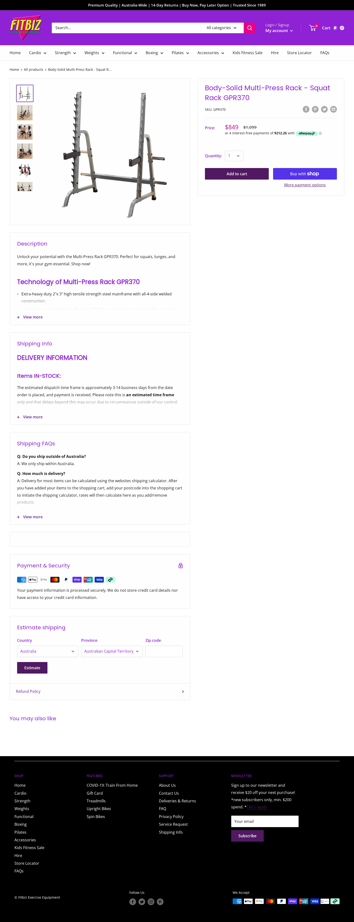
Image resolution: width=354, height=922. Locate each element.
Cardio (35, 52)
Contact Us (169, 793)
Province (89, 640)
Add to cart (237, 173)
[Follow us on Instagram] (151, 901)
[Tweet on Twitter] (324, 109)
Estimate (32, 667)
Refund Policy (28, 691)
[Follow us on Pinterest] (160, 901)
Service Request (173, 824)
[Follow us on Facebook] (132, 901)
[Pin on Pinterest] (315, 109)
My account (277, 30)
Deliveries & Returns (177, 801)
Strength (63, 52)
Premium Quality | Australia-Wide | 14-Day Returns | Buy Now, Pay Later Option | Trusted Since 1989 (177, 5)
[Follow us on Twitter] (141, 901)
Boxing (152, 52)
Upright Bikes (99, 808)
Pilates (178, 52)
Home (15, 52)
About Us (167, 785)
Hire (275, 52)
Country (24, 640)
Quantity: (213, 155)
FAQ (162, 808)
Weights (92, 52)
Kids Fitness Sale (247, 52)
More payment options (305, 185)
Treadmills (96, 801)
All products (33, 69)
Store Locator (299, 52)
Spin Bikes (96, 816)
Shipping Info (171, 832)
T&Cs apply (257, 807)
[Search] (250, 28)
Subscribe (247, 835)
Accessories (208, 52)
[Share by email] (333, 109)
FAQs (324, 52)
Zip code (153, 640)
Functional (122, 52)
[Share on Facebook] (306, 109)
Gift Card (95, 793)
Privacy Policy (171, 816)
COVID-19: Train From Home (112, 785)
